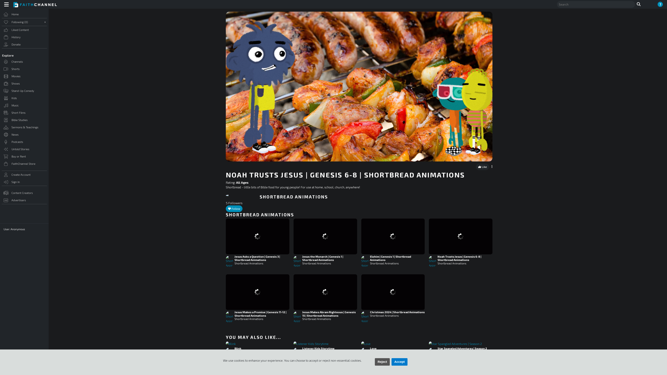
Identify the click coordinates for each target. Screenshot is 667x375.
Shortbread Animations (248, 263)
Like (484, 166)
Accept (399, 362)
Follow (235, 208)
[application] (359, 86)
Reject (382, 362)
